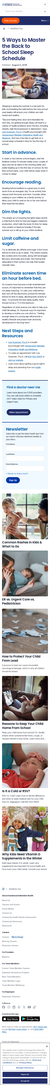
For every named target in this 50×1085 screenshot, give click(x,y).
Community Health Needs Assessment (19, 917)
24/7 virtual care (40, 1027)
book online (22, 1029)
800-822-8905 (35, 356)
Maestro (5, 957)
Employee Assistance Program (15, 972)
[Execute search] (46, 11)
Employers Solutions (11, 996)
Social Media (8, 909)
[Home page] (4, 28)
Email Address (12, 464)
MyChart (12, 1029)
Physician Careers (10, 945)
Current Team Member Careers (16, 968)
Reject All (25, 1074)
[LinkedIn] (13, 1007)
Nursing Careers (9, 941)
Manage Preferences (25, 1068)
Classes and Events (11, 904)
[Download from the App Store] (10, 1018)
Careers (5, 937)
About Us (6, 900)
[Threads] (19, 1007)
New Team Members (11, 977)
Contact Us (7, 913)
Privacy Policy (25, 1063)
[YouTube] (29, 1007)
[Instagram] (8, 1007)
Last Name (10, 454)
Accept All (25, 1081)
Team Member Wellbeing (13, 985)
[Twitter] (24, 1007)
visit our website (15, 360)
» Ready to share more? (17, 473)
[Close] (47, 1046)
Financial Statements (10, 1042)
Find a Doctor (10, 20)
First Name (10, 444)
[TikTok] (34, 1007)
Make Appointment (18, 412)
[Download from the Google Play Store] (30, 1018)
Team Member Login (11, 981)
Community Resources (12, 921)
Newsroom (7, 926)
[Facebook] (3, 1007)
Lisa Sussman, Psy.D (11, 132)
